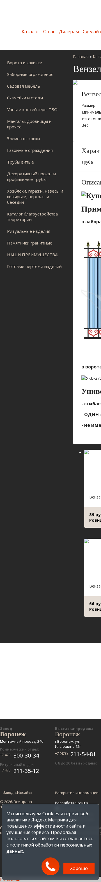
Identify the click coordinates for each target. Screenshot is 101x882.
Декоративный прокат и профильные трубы (31, 176)
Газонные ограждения (30, 150)
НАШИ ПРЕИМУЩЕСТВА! (32, 254)
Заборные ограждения (30, 74)
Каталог (30, 31)
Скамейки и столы (25, 97)
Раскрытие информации (76, 792)
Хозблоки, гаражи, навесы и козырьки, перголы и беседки (35, 196)
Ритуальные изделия (28, 231)
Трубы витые (20, 162)
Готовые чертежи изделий (34, 266)
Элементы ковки (23, 138)
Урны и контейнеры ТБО (32, 109)
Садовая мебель (23, 86)
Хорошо (79, 868)
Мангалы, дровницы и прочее (29, 124)
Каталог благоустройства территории (32, 216)
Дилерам (69, 31)
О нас (49, 31)
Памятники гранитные (29, 243)
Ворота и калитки (24, 62)
